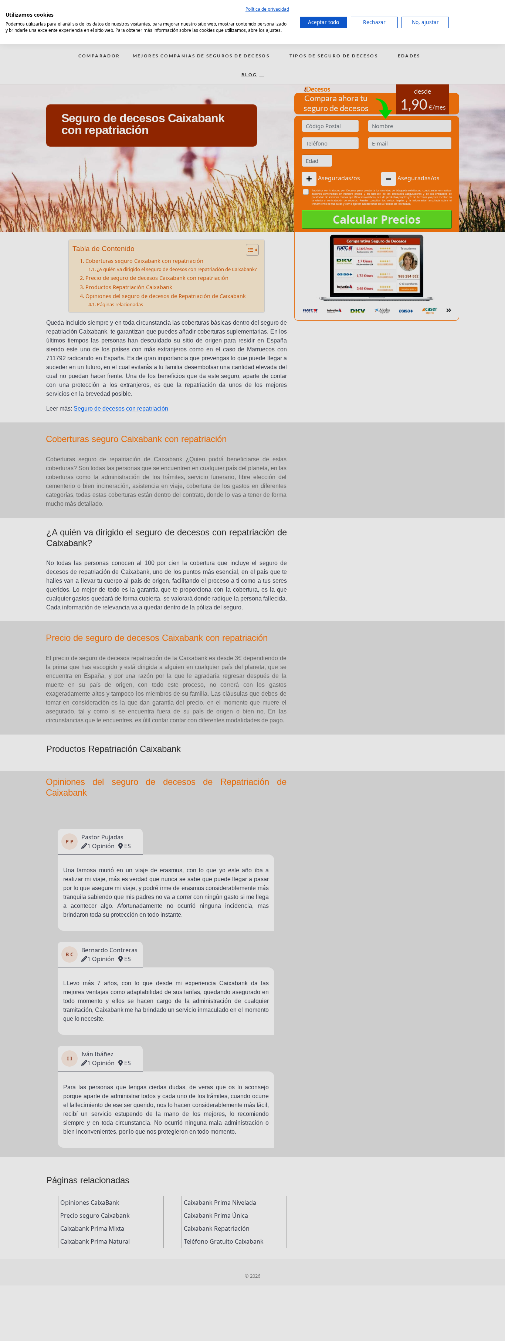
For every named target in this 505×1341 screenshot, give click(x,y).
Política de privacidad (267, 9)
